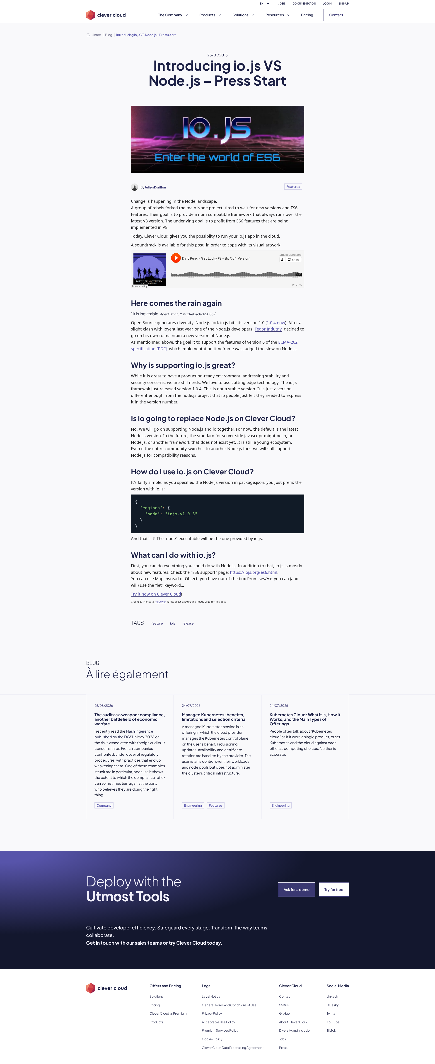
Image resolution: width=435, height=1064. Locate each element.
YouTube (333, 1022)
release (188, 623)
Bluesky (332, 1005)
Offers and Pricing (165, 985)
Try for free (333, 889)
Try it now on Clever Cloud (156, 594)
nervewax (160, 601)
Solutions (240, 14)
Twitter (332, 1013)
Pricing (307, 14)
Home (96, 35)
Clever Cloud (290, 985)
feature (157, 623)
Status (284, 1005)
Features (293, 186)
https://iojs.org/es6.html (253, 572)
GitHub (284, 1013)
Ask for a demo (296, 889)
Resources (275, 14)
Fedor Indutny (268, 329)
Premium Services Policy (220, 1030)
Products (207, 14)
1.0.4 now (276, 322)
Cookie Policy (212, 1039)
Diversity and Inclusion (295, 1030)
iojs (172, 623)
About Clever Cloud (293, 1022)
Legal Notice (211, 996)
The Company (170, 14)
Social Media (338, 985)
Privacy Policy (212, 1013)
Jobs (282, 1039)
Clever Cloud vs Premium (168, 1013)
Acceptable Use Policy (218, 1022)
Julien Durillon (155, 187)
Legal (206, 985)
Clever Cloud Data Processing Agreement (233, 1047)
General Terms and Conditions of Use (229, 1005)
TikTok (331, 1030)
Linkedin (333, 996)
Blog (108, 35)
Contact (336, 14)
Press (283, 1047)
